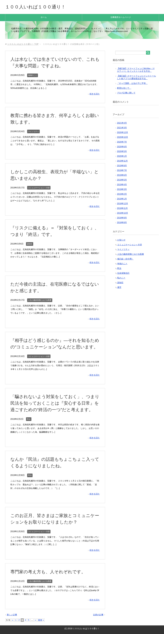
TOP (23, 44)
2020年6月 (122, 147)
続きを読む (95, 94)
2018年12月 (122, 203)
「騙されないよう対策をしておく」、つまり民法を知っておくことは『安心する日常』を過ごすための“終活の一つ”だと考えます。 (54, 403)
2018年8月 (122, 222)
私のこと (121, 278)
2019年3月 (122, 189)
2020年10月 (122, 137)
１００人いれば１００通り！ (35, 6)
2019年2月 (122, 194)
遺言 (119, 287)
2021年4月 (122, 123)
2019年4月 (122, 184)
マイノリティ (33, 131)
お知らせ (121, 240)
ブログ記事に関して (126, 93)
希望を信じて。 (124, 88)
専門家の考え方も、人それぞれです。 (48, 571)
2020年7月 (122, 142)
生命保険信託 (123, 273)
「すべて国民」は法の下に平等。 (132, 83)
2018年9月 (122, 218)
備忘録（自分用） (125, 259)
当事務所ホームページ (120, 17)
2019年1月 (122, 199)
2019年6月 (122, 175)
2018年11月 (122, 208)
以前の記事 (98, 615)
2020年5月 (122, 151)
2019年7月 (122, 170)
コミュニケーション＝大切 (39, 188)
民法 (28, 419)
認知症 (29, 244)
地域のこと (32, 75)
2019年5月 (122, 180)
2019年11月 (122, 161)
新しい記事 (12, 615)
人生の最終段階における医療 (39, 300)
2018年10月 (122, 213)
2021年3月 (122, 128)
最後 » (41, 620)
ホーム (44, 17)
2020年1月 (122, 156)
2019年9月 (122, 166)
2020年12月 (122, 132)
